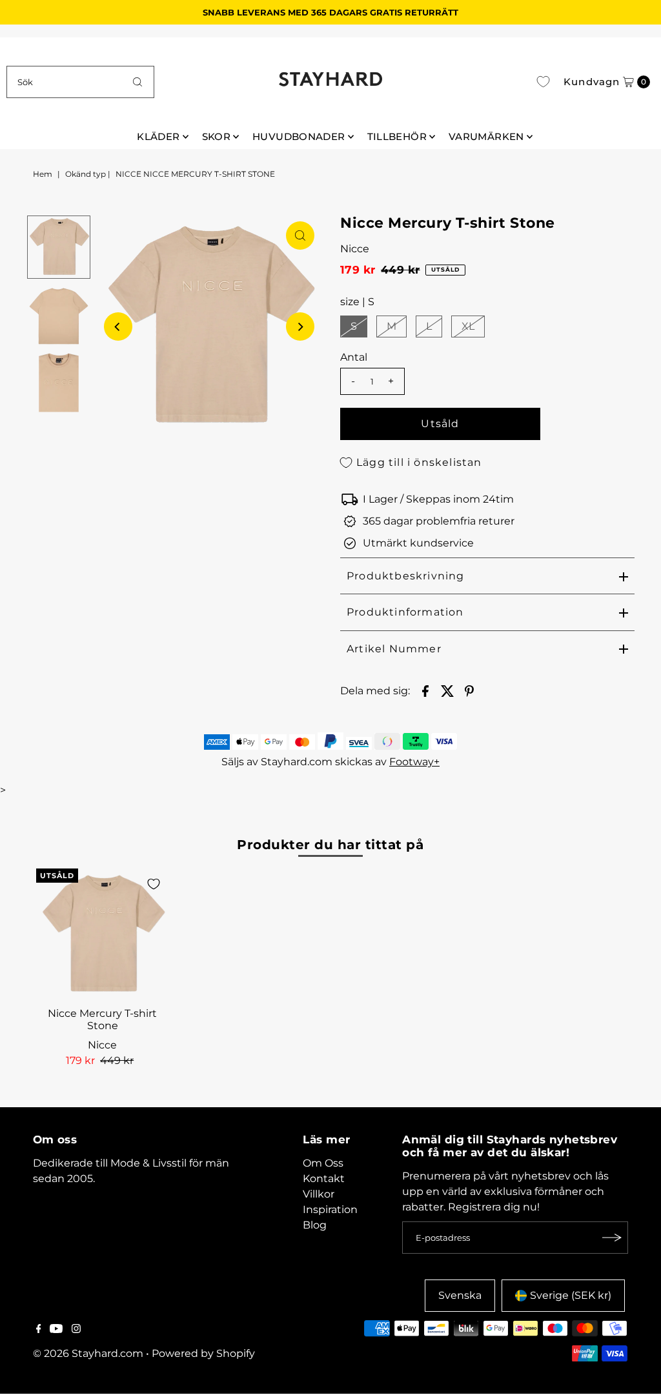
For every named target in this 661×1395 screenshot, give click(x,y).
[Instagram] (76, 1330)
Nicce (354, 249)
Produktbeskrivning (406, 576)
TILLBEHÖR (397, 136)
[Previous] (118, 326)
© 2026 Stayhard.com (88, 1353)
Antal (353, 357)
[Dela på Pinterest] (469, 690)
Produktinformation (405, 612)
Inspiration (330, 1209)
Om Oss (323, 1163)
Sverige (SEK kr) (570, 1295)
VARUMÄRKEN (486, 136)
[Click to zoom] (300, 235)
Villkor (318, 1194)
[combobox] (80, 82)
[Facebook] (38, 1330)
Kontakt (324, 1178)
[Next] (300, 326)
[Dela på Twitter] (447, 690)
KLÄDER (158, 136)
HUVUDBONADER (298, 136)
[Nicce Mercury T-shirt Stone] (102, 934)
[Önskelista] (543, 82)
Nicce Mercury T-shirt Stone (102, 1019)
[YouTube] (56, 1330)
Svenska (460, 1295)
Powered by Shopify (203, 1353)
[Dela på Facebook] (425, 690)
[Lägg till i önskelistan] (153, 883)
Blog (315, 1225)
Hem (42, 174)
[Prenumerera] (612, 1237)
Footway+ (414, 762)
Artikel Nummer (394, 649)
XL (468, 326)
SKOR (216, 136)
